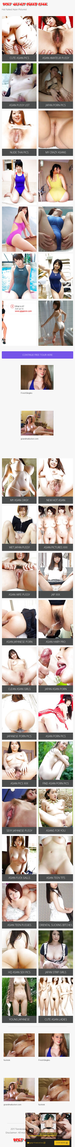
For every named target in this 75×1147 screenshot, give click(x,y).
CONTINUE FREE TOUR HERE (37, 354)
